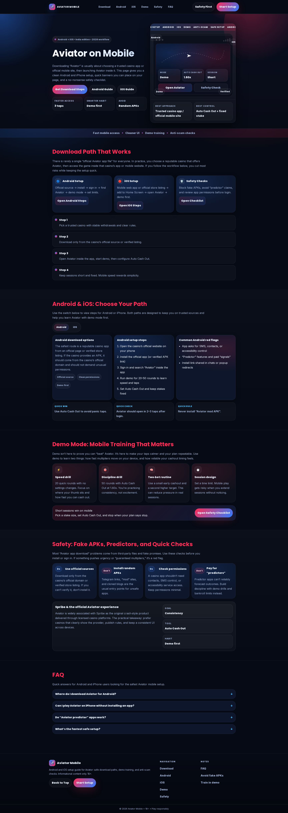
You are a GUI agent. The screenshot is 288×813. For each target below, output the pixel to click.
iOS (134, 6)
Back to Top (60, 783)
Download (104, 6)
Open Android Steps (71, 201)
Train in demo (210, 782)
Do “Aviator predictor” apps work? (80, 717)
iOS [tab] (75, 327)
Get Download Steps (69, 89)
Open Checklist (192, 201)
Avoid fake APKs (212, 775)
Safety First (203, 7)
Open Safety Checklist (214, 513)
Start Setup (227, 7)
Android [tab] (61, 327)
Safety (158, 6)
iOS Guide (127, 89)
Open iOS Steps (130, 205)
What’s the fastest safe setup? (77, 729)
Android (121, 6)
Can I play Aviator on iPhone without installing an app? (94, 706)
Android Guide (102, 89)
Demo (144, 6)
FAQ (170, 6)
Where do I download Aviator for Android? (85, 694)
